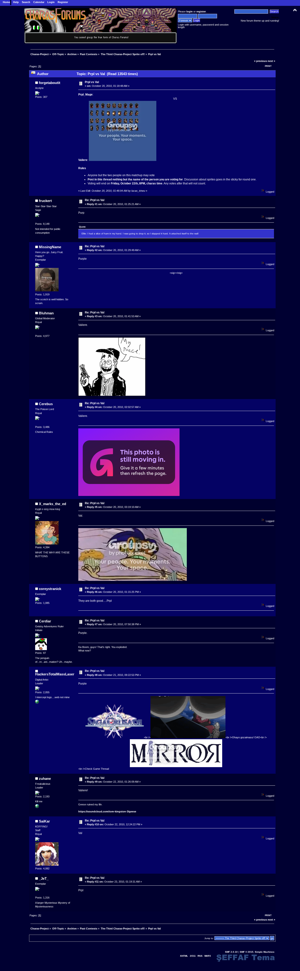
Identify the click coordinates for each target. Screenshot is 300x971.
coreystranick (50, 589)
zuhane (45, 779)
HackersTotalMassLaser (54, 674)
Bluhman (46, 313)
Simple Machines (264, 952)
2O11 (193, 956)
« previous (260, 61)
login (189, 11)
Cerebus (46, 404)
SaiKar (44, 821)
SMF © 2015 (246, 952)
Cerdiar (45, 621)
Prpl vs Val (92, 82)
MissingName (50, 247)
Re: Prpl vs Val (94, 200)
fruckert (45, 201)
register (201, 11)
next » (271, 61)
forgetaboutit (49, 83)
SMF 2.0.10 (231, 952)
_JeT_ (44, 878)
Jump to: (209, 938)
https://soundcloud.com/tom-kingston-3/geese (107, 811)
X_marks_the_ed (52, 504)
